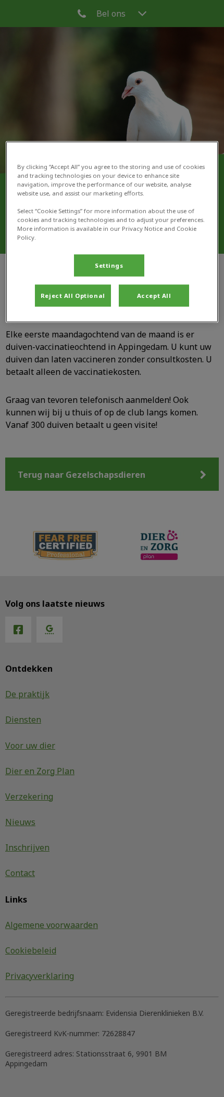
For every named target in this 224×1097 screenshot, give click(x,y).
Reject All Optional (73, 295)
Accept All (154, 295)
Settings (109, 265)
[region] (112, 231)
